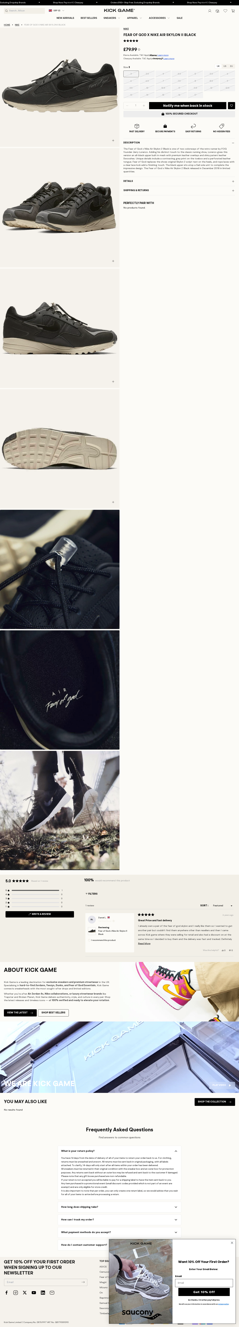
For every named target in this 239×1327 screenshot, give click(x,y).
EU (231, 66)
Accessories (157, 18)
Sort (204, 906)
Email (178, 1276)
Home (7, 25)
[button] (112, 18)
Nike (17, 25)
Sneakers (110, 18)
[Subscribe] (83, 1282)
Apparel (132, 18)
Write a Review (46, 915)
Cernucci (104, 1272)
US (225, 66)
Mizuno (104, 1287)
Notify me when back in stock (187, 105)
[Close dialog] (232, 1242)
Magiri (103, 1282)
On (101, 1293)
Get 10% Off (204, 1292)
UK (218, 66)
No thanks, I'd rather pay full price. (204, 1300)
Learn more (163, 55)
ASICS (103, 1267)
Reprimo (104, 1298)
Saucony (104, 1308)
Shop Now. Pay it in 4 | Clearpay (26, 3)
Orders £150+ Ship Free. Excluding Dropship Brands (93, 3)
